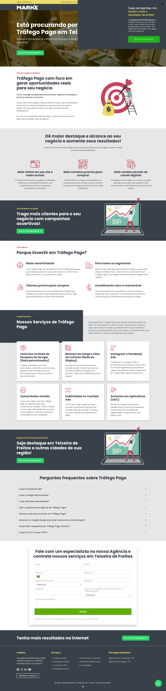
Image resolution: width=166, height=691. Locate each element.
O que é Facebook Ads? (30, 488)
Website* (88, 581)
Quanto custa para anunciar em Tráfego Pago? (42, 513)
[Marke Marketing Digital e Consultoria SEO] (83, 686)
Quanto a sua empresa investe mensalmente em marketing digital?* (103, 590)
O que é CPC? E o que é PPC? (33, 532)
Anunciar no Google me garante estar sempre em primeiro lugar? (52, 520)
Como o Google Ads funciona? (34, 495)
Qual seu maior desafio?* (45, 599)
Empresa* (88, 573)
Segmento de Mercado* (44, 581)
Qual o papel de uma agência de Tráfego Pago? (42, 507)
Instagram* (39, 589)
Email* (87, 564)
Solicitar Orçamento (135, 638)
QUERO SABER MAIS (143, 39)
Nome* (38, 564)
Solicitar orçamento (30, 53)
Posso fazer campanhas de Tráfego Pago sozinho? (44, 526)
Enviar (83, 611)
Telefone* (39, 573)
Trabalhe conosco (28, 676)
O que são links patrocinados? (34, 501)
